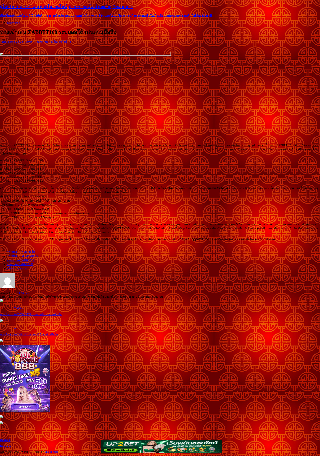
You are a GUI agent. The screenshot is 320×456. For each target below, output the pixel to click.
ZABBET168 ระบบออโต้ (21, 251)
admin (29, 41)
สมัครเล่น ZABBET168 (20, 264)
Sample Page (13, 22)
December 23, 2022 (12, 41)
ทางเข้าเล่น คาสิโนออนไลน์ (51, 41)
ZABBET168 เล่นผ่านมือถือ (22, 256)
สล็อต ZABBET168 (18, 268)
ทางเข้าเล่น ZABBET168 (21, 260)
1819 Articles (21, 293)
